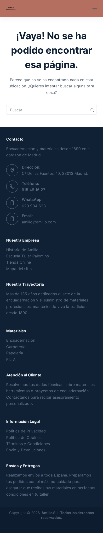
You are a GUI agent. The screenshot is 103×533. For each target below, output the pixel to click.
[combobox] (46, 110)
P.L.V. (11, 359)
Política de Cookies (23, 437)
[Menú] (94, 8)
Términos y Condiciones (28, 443)
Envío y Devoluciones (25, 450)
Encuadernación (20, 340)
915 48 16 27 (33, 189)
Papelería (14, 353)
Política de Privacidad (26, 431)
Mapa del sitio (19, 268)
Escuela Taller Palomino (27, 256)
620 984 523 (34, 206)
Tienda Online (18, 262)
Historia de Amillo (22, 249)
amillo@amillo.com (39, 222)
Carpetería (15, 346)
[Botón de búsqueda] (92, 109)
